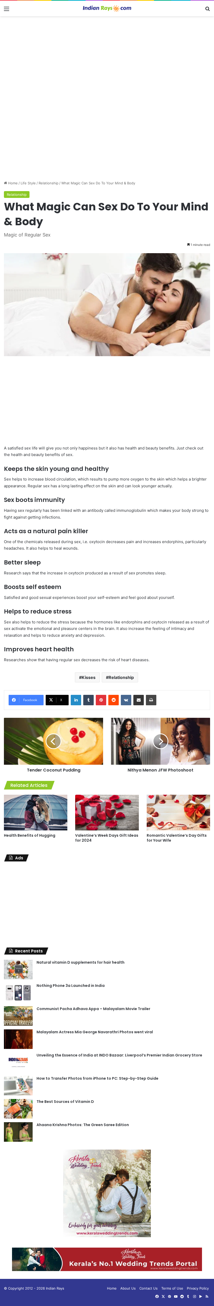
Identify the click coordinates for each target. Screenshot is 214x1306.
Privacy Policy (198, 1288)
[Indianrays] (107, 8)
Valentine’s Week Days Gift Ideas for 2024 (106, 838)
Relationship (48, 183)
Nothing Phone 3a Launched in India (71, 985)
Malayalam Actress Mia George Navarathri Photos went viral (95, 1032)
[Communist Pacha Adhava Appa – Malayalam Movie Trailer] (18, 1016)
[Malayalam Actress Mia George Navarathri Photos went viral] (18, 1039)
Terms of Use (172, 1288)
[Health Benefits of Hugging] (35, 812)
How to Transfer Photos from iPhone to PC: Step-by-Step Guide (97, 1078)
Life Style (28, 183)
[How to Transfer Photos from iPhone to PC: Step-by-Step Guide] (18, 1085)
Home (12, 183)
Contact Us (148, 1288)
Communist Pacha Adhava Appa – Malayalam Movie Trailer (93, 1008)
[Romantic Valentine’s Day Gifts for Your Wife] (178, 812)
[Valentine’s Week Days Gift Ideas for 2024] (107, 812)
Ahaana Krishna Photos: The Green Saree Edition (83, 1124)
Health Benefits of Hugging (29, 835)
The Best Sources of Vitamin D (65, 1101)
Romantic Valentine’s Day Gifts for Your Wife (177, 838)
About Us (128, 1288)
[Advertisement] (107, 57)
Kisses (89, 677)
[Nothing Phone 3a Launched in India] (18, 993)
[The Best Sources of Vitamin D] (18, 1109)
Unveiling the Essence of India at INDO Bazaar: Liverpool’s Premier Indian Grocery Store (119, 1055)
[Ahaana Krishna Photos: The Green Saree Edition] (18, 1132)
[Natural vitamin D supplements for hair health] (18, 969)
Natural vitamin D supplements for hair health (80, 962)
